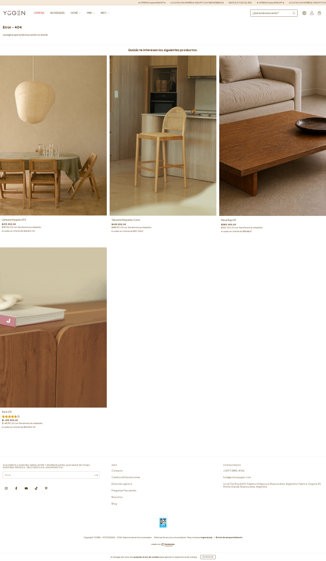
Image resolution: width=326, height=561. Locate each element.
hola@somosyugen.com (237, 477)
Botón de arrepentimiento (229, 537)
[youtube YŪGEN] (26, 488)
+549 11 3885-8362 (233, 470)
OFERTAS (39, 13)
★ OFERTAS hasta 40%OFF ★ (127, 3)
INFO (104, 13)
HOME (74, 13)
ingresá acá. (207, 537)
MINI (89, 13)
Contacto (117, 470)
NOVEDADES (57, 13)
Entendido (208, 557)
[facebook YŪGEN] (16, 488)
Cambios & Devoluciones (125, 477)
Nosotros (117, 497)
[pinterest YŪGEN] (46, 488)
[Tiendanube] (163, 545)
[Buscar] (294, 13)
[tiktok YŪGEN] (36, 488)
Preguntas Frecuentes (123, 490)
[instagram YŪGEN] (6, 488)
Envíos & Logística (121, 484)
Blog (114, 503)
